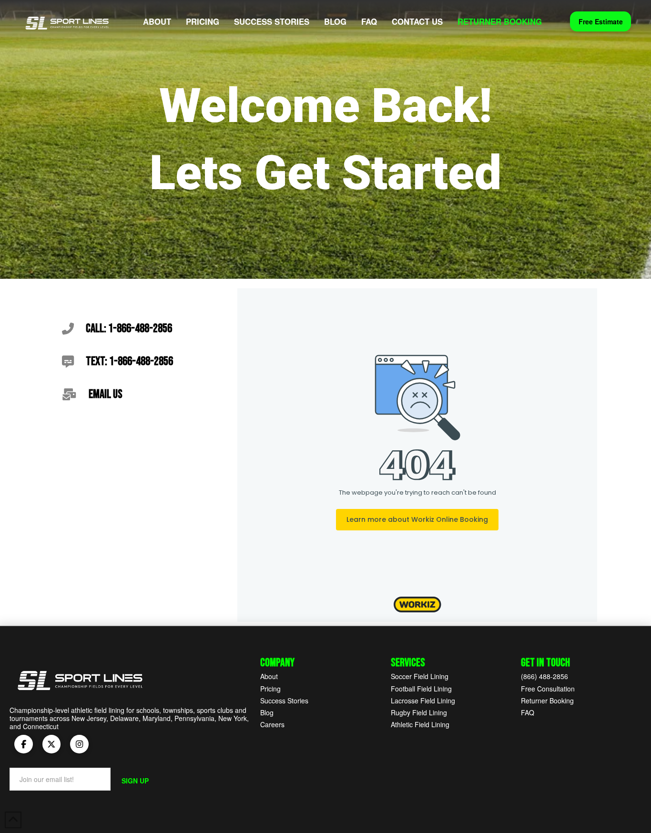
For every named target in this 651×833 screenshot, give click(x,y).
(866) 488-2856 (544, 676)
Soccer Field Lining (419, 676)
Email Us (105, 394)
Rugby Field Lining (419, 712)
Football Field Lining (421, 688)
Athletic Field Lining (420, 724)
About (269, 676)
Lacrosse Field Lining (423, 700)
